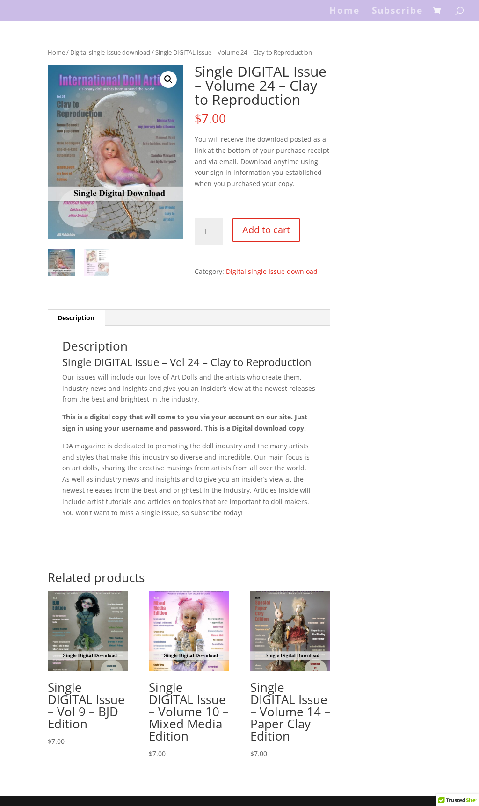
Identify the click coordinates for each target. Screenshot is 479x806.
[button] (168, 79)
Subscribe (397, 11)
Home (344, 11)
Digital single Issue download (110, 52)
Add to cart (266, 229)
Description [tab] (76, 317)
